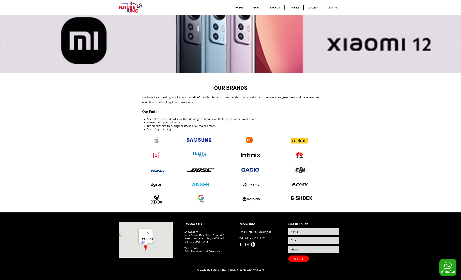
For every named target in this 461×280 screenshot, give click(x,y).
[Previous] (3, 44)
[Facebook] (240, 244)
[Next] (457, 44)
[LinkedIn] (253, 244)
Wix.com (258, 269)
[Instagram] (247, 244)
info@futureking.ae (259, 232)
